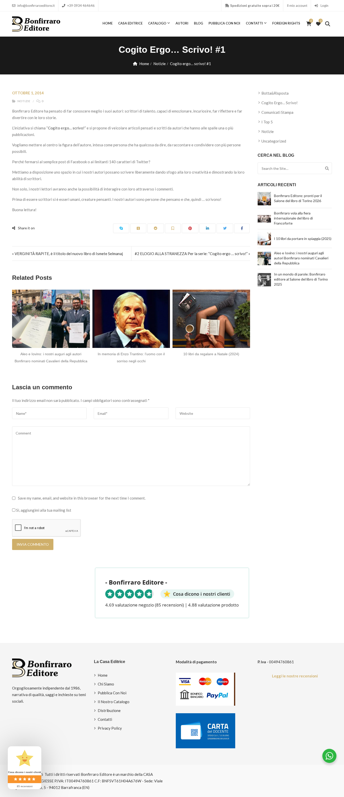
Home (107, 23)
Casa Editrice (130, 23)
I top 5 (267, 122)
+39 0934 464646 (81, 6)
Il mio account (297, 6)
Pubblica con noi (224, 23)
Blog (198, 23)
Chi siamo (106, 684)
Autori (182, 23)
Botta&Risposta (275, 93)
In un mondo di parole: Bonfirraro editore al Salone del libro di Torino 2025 (301, 279)
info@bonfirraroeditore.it (36, 6)
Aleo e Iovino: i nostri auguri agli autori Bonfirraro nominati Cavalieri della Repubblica (301, 258)
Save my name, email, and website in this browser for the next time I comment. (82, 498)
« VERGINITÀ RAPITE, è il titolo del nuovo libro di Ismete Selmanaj (67, 253)
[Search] (327, 168)
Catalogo (157, 23)
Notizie (159, 63)
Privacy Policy (110, 728)
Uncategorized (273, 141)
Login (324, 6)
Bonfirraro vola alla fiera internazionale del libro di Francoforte (293, 218)
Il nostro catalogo (113, 701)
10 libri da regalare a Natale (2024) (185, 354)
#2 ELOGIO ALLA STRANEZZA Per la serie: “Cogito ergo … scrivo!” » (192, 253)
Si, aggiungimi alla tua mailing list (43, 510)
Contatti (254, 23)
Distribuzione (109, 710)
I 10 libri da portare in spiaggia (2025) (302, 238)
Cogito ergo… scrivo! (279, 102)
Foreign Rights (286, 23)
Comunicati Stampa (277, 112)
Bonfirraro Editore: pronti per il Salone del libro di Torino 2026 (298, 198)
